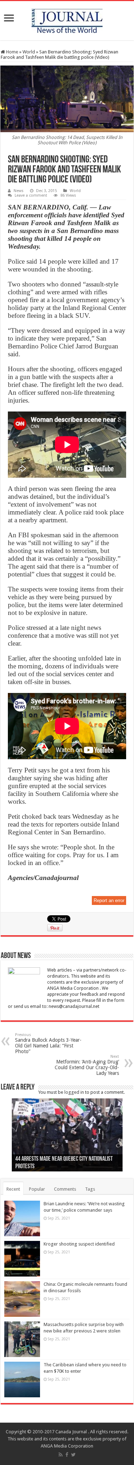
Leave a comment (31, 195)
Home (11, 52)
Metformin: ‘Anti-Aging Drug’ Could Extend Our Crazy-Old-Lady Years (87, 1065)
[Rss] (60, 1454)
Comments (65, 1189)
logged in (74, 1092)
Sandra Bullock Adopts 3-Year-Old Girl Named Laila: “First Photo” (48, 1043)
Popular (37, 1189)
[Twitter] (73, 1454)
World (29, 52)
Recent (13, 1189)
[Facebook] (67, 1454)
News (19, 190)
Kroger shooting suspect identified (79, 1244)
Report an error (109, 900)
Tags (90, 1189)
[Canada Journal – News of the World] (67, 19)
